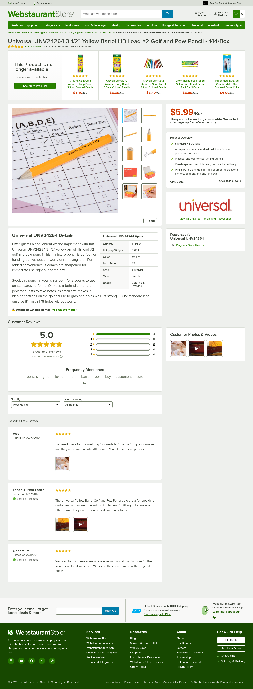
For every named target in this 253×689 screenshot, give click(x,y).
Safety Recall (138, 666)
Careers (181, 647)
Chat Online (228, 655)
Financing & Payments (190, 652)
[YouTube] (21, 661)
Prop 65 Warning (63, 310)
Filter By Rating (73, 399)
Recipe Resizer (95, 657)
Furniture (151, 25)
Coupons (135, 652)
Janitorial (197, 25)
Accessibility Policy (174, 682)
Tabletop (115, 25)
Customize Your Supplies (101, 652)
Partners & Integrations (100, 662)
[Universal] (205, 205)
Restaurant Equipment (25, 25)
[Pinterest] (52, 661)
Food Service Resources (145, 657)
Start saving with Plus (157, 614)
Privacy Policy (132, 682)
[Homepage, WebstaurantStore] (41, 14)
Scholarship (184, 657)
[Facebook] (31, 661)
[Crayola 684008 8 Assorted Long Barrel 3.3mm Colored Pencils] (80, 75)
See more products (35, 85)
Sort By (15, 399)
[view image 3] (214, 348)
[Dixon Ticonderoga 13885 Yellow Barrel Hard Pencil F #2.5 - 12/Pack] (190, 75)
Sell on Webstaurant (189, 662)
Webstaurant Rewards (99, 643)
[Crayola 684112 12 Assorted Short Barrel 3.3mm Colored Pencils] (153, 75)
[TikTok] (42, 661)
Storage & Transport (174, 25)
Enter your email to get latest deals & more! (28, 611)
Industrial (213, 25)
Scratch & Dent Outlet (143, 643)
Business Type (233, 25)
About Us (182, 638)
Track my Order (231, 648)
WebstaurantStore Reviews (146, 662)
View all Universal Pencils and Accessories (205, 218)
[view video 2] (196, 348)
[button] (130, 115)
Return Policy (185, 666)
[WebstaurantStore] (40, 632)
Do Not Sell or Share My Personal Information (217, 682)
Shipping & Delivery (233, 661)
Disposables (133, 25)
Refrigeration (52, 25)
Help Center (18, 3)
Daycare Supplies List (203, 245)
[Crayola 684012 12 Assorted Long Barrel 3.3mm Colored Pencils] (117, 75)
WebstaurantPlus (96, 638)
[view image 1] (178, 348)
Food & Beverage (95, 25)
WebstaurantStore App (100, 647)
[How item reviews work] (61, 356)
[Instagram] (11, 661)
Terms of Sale (112, 682)
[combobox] (121, 14)
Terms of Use (152, 682)
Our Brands (184, 643)
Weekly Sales (138, 647)
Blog (133, 638)
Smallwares (72, 25)
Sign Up (110, 610)
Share (152, 220)
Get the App (43, 3)
